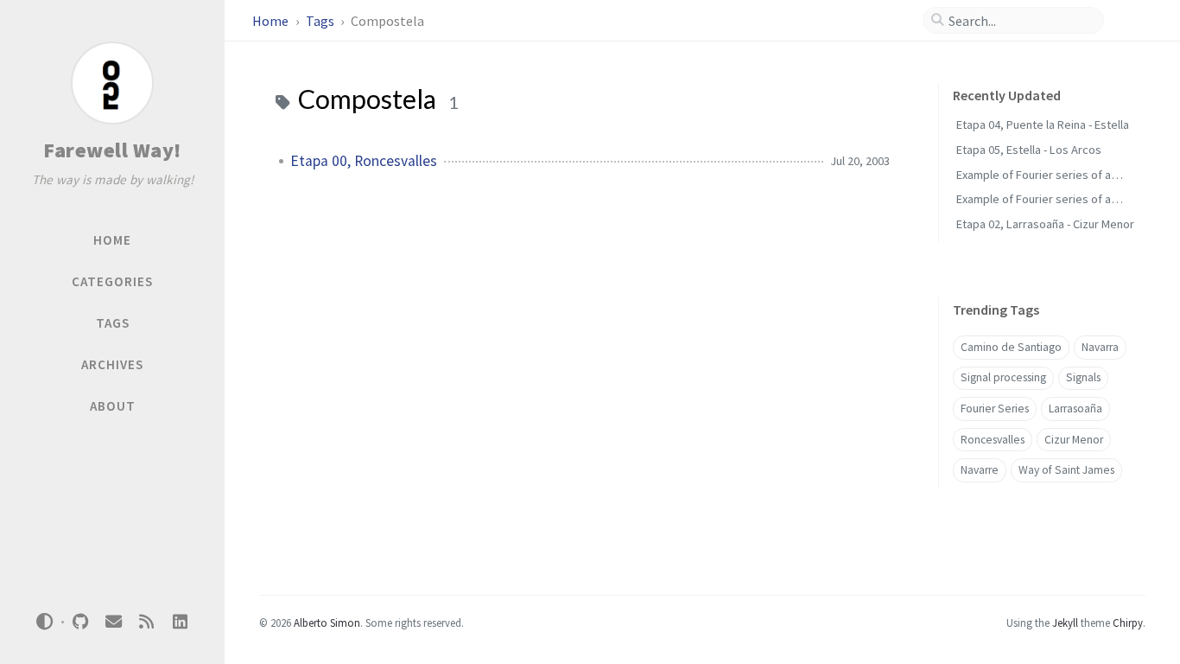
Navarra (1100, 347)
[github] (80, 622)
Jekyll (1065, 622)
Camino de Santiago (1011, 347)
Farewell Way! (112, 150)
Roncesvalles (993, 439)
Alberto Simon (327, 622)
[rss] (146, 622)
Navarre (980, 470)
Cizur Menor (1073, 439)
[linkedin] (179, 622)
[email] (113, 622)
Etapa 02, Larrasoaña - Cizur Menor (1045, 224)
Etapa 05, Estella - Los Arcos (1028, 149)
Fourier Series (995, 408)
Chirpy (1128, 622)
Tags (321, 20)
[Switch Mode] (45, 622)
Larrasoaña (1075, 408)
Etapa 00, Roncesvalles (363, 160)
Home (271, 20)
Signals (1083, 377)
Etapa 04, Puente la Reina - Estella (1042, 124)
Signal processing (1003, 377)
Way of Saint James (1066, 470)
